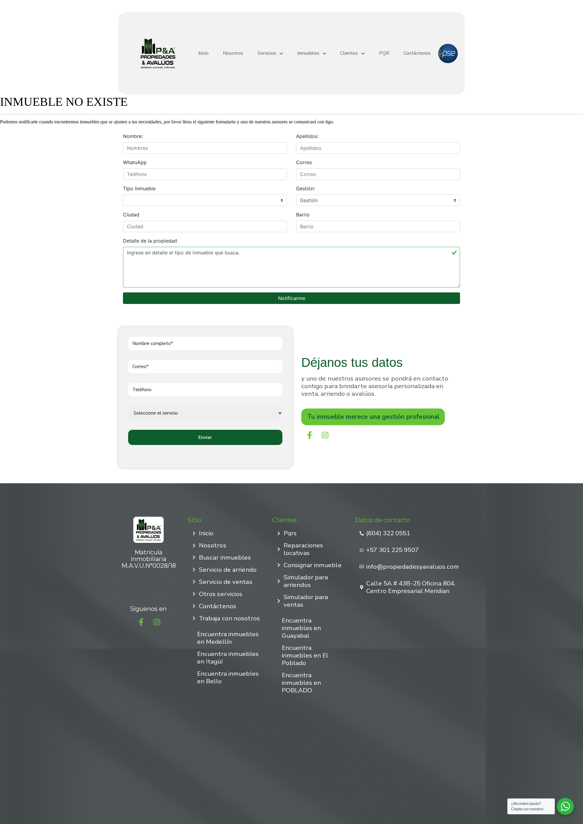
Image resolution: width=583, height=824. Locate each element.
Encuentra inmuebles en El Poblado (305, 655)
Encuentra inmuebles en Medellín (228, 638)
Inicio (203, 53)
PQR (384, 53)
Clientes (349, 53)
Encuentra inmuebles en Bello (228, 677)
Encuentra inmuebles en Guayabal (301, 628)
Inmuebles (308, 53)
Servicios (266, 53)
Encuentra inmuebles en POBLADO (301, 683)
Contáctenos (417, 53)
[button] (270, 53)
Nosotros (233, 53)
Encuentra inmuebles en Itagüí (228, 658)
